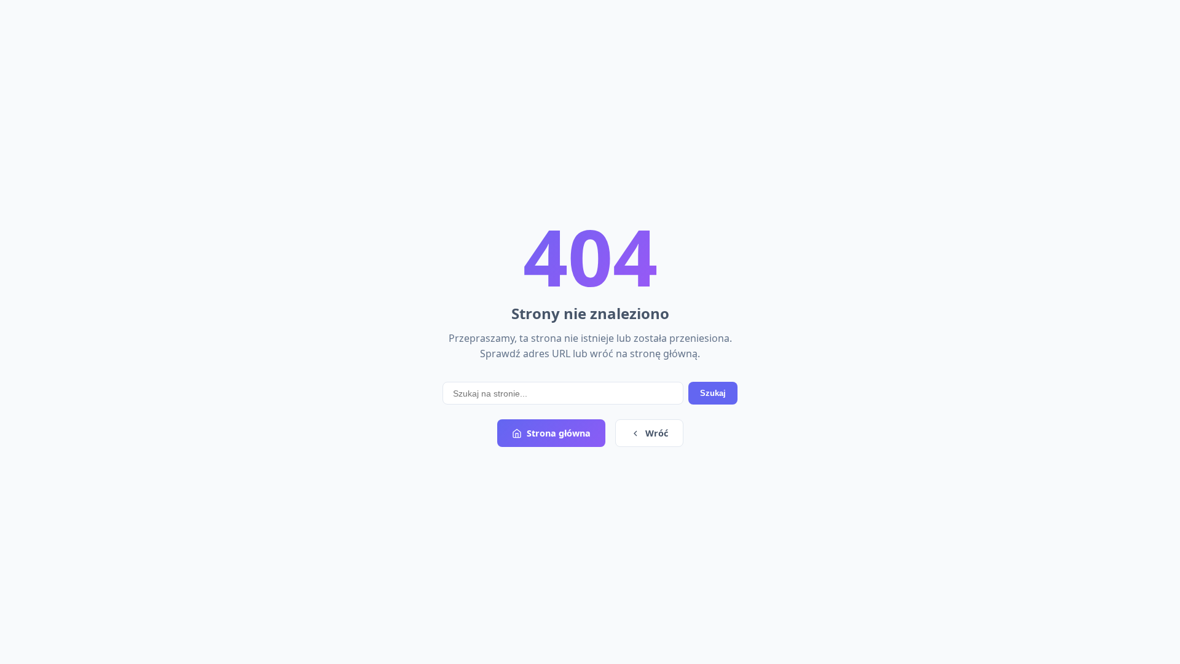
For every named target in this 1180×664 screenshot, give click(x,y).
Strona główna (559, 433)
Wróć (656, 433)
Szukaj (713, 393)
